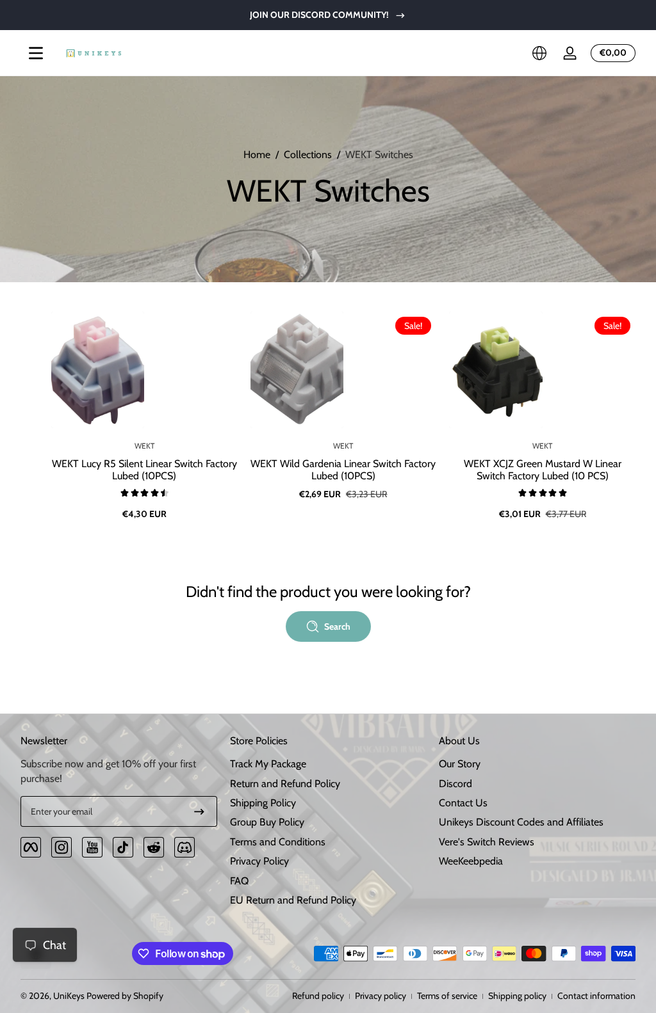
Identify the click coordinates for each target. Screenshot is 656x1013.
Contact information (596, 995)
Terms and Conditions (277, 842)
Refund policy (318, 995)
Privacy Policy (259, 861)
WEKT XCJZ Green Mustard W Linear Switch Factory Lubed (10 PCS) (542, 470)
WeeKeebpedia (471, 861)
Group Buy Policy (267, 822)
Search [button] (337, 626)
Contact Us (463, 803)
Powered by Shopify (124, 995)
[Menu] (35, 53)
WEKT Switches (379, 154)
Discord (455, 784)
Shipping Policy (263, 803)
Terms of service (447, 995)
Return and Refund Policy (285, 784)
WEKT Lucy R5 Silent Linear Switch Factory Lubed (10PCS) (144, 470)
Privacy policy (380, 995)
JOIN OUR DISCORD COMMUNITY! (319, 14)
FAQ (239, 881)
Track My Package (268, 764)
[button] (539, 53)
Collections (308, 154)
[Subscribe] (199, 811)
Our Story (459, 764)
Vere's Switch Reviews (486, 842)
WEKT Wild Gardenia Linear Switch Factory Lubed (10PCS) (343, 470)
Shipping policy (517, 995)
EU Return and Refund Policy (293, 900)
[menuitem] (328, 764)
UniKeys (69, 995)
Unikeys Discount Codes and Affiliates (521, 822)
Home (256, 154)
